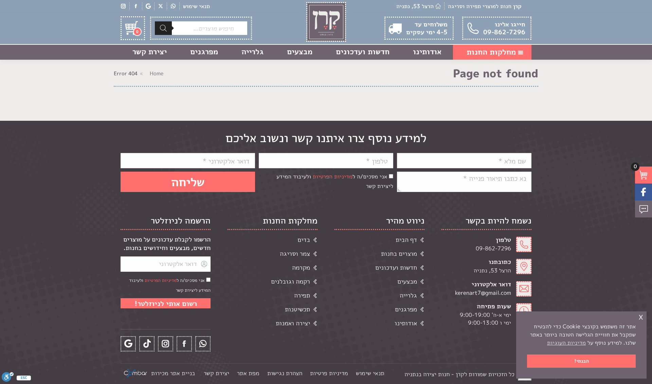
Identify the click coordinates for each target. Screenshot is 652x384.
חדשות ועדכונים (396, 267)
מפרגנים (406, 309)
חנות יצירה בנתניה (427, 374)
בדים (303, 239)
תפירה (302, 295)
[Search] (163, 28)
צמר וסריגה (295, 253)
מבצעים (407, 281)
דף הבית (406, 239)
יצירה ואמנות (293, 323)
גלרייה (408, 295)
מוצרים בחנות (399, 253)
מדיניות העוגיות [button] (566, 342)
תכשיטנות (297, 309)
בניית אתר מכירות (173, 373)
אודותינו (406, 323)
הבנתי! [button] (581, 361)
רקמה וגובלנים (290, 281)
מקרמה (301, 267)
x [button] (640, 316)
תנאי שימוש (196, 6)
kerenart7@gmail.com (483, 292)
